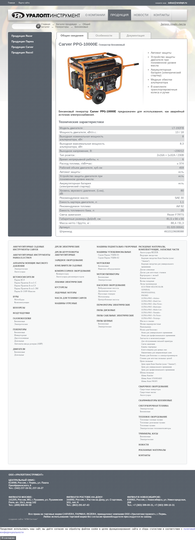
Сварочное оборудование (153, 386)
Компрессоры (62, 274)
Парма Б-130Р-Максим (24, 291)
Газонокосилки (22, 318)
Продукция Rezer (21, 36)
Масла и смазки (147, 321)
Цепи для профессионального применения (158, 370)
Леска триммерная (148, 284)
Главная (11, 3)
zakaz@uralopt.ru (177, 3)
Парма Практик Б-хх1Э (25, 285)
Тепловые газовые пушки (151, 419)
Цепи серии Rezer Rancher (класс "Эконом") (158, 364)
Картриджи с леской (149, 275)
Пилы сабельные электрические (115, 315)
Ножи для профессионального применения (158, 335)
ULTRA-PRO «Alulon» (150, 298)
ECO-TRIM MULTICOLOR (152, 287)
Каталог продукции (66, 24)
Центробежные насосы (108, 299)
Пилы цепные (105, 321)
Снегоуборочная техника (154, 406)
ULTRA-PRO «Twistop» (150, 318)
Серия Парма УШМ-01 (108, 255)
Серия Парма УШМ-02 (108, 258)
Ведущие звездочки (149, 255)
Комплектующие (21, 302)
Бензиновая (145, 411)
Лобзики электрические (68, 282)
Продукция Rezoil (22, 52)
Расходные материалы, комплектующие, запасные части (159, 248)
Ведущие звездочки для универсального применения (157, 265)
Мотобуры (19, 299)
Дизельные (19, 341)
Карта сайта (24, 3)
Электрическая (146, 408)
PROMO (144, 295)
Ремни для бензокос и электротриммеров (158, 355)
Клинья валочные (148, 278)
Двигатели (19, 349)
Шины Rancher (147, 375)
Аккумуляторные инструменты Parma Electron (31, 256)
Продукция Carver (22, 47)
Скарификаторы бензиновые (155, 400)
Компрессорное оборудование (73, 271)
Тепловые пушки (147, 425)
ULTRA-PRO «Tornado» (150, 312)
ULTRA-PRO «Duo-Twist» (151, 304)
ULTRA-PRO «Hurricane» (151, 307)
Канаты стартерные (149, 347)
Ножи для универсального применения (156, 333)
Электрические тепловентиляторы (155, 428)
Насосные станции (106, 294)
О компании (95, 15)
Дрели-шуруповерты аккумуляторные (67, 253)
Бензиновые (81, 27)
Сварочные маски (148, 392)
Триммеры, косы (148, 433)
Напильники (145, 327)
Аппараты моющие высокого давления (30, 264)
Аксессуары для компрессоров (70, 276)
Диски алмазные (147, 269)
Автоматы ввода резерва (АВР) (28, 344)
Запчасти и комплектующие (152, 338)
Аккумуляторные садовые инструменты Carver (28, 248)
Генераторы (62, 27)
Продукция (119, 15)
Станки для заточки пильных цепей (156, 358)
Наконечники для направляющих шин (156, 353)
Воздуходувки (21, 313)
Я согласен (8, 538)
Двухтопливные (21, 338)
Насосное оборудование (111, 285)
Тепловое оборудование (153, 417)
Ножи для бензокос (148, 329)
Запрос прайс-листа (173, 24)
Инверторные (20, 335)
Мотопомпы (103, 296)
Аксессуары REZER (149, 252)
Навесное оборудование (109, 269)
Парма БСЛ (19, 280)
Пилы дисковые (106, 310)
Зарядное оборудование (69, 260)
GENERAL (145, 290)
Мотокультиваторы (108, 274)
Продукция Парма (22, 41)
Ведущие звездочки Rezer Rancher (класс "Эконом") (157, 259)
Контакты (161, 15)
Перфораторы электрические (113, 305)
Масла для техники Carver (70, 298)
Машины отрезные (66, 303)
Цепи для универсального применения (156, 367)
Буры (16, 296)
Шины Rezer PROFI (149, 381)
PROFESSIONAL (148, 292)
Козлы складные (147, 281)
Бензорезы (19, 308)
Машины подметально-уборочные (117, 246)
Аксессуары (19, 271)
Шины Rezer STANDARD (151, 378)
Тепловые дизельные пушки (152, 422)
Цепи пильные (146, 361)
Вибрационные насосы (108, 288)
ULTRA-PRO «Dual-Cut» (151, 301)
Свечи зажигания (148, 344)
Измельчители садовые (68, 265)
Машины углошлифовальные (114, 252)
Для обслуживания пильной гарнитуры (157, 341)
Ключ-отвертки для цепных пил (154, 350)
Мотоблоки (103, 263)
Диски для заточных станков (153, 272)
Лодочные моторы (66, 292)
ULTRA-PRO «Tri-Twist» (151, 315)
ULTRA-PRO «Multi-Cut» (151, 310)
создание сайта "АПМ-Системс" (23, 519)
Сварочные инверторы (150, 389)
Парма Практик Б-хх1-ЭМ (26, 288)
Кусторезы (61, 287)
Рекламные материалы (152, 450)
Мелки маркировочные (150, 324)
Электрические (21, 269)
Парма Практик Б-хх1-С (25, 283)
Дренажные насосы (107, 291)
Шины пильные (147, 372)
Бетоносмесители (23, 277)
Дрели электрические (67, 246)
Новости (141, 15)
